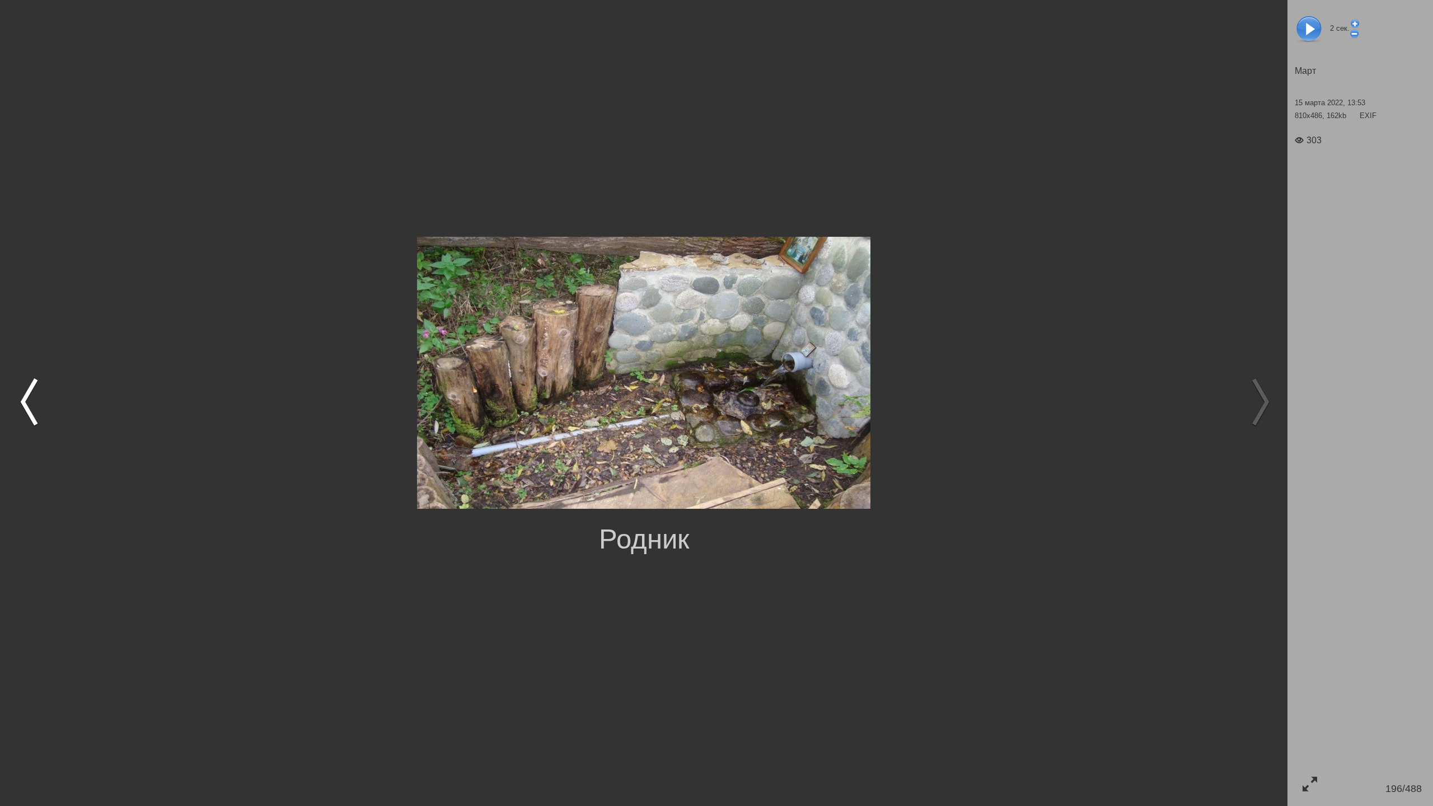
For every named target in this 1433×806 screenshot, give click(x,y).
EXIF (1368, 115)
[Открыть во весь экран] (1309, 784)
